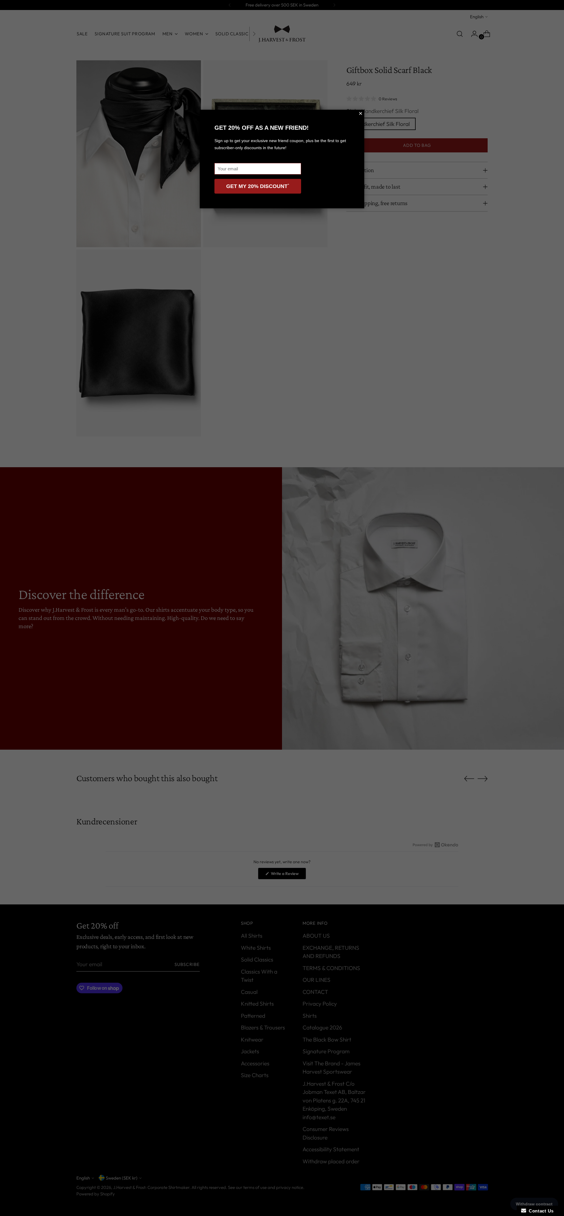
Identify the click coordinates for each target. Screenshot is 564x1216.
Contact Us (540, 1210)
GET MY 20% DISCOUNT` (257, 186)
